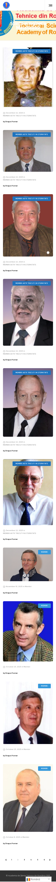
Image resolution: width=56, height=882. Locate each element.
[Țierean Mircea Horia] (28, 798)
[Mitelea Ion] (28, 712)
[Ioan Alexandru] (28, 225)
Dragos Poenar (10, 122)
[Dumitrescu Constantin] (28, 492)
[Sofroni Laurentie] (28, 312)
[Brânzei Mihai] (28, 631)
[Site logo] (6, 5)
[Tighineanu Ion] (28, 564)
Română (35, 879)
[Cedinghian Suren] (28, 77)
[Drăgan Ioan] (28, 151)
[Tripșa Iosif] (28, 402)
